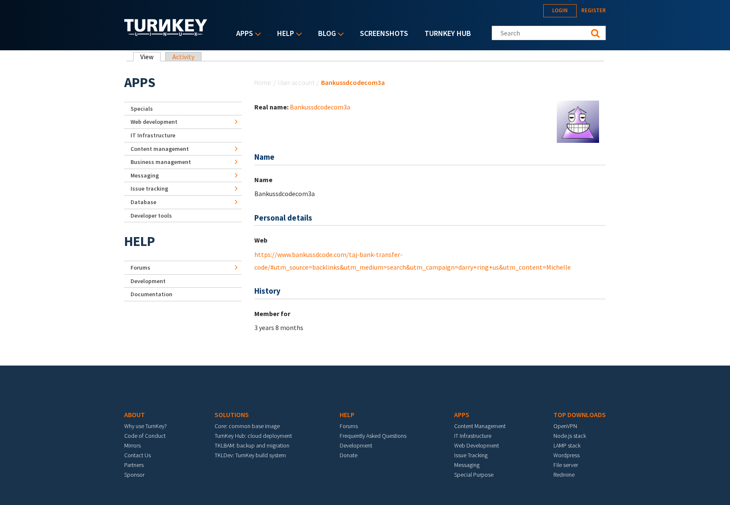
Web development (154, 122)
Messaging (145, 175)
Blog (325, 34)
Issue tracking (149, 188)
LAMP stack (566, 445)
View (150, 56)
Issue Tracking (471, 455)
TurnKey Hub (448, 33)
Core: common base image (247, 426)
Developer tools (151, 215)
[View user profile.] (578, 121)
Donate (348, 455)
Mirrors (132, 445)
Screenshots (384, 33)
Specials (142, 108)
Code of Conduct (145, 435)
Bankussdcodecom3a (320, 107)
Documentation (151, 294)
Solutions (232, 414)
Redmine (564, 474)
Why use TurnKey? (145, 426)
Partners (134, 465)
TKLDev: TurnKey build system (250, 455)
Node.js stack (569, 435)
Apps (242, 34)
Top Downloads (579, 414)
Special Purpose (473, 474)
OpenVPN (565, 426)
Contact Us (137, 455)
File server (565, 465)
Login (560, 10)
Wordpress (566, 455)
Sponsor (134, 474)
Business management (161, 162)
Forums (140, 267)
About (134, 414)
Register (593, 10)
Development (148, 281)
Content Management (480, 426)
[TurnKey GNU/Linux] (165, 33)
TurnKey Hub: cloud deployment (253, 435)
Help (283, 34)
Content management (160, 149)
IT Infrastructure (153, 135)
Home (262, 82)
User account (296, 82)
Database (143, 202)
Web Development (476, 445)
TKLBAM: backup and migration (252, 445)
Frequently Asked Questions (373, 435)
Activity (183, 56)
